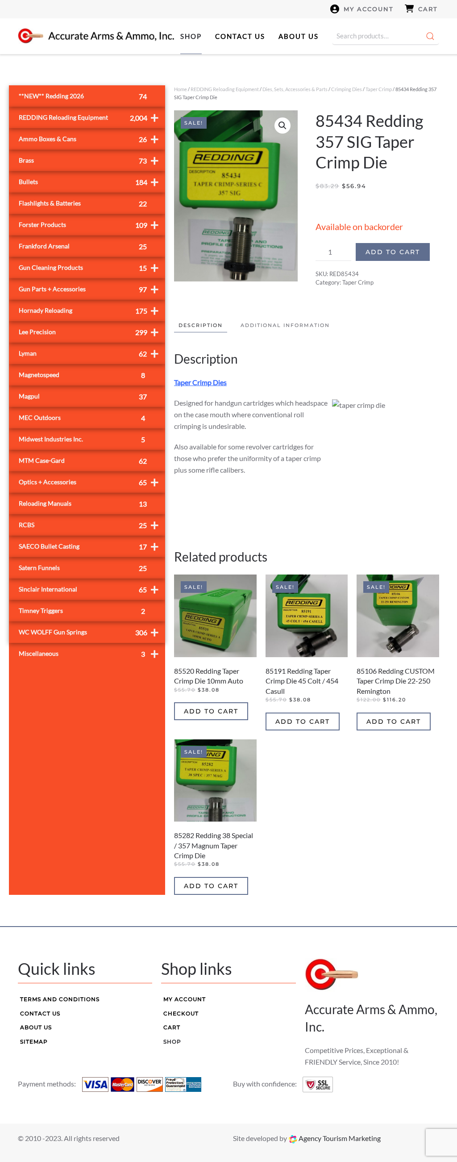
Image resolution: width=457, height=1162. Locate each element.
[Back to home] (96, 36)
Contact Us (240, 36)
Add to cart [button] (211, 711)
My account (369, 9)
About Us (298, 36)
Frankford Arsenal (83, 246)
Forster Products (89, 224)
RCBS (89, 524)
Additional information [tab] (285, 325)
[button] (282, 125)
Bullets (89, 181)
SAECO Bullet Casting (89, 546)
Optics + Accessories (89, 482)
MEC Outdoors (82, 418)
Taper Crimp (379, 89)
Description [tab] (201, 325)
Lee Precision (89, 331)
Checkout (181, 1013)
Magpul (83, 396)
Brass (89, 160)
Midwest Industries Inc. (82, 439)
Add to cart (393, 252)
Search (430, 36)
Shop (191, 36)
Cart (428, 9)
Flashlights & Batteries (83, 203)
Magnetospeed (82, 375)
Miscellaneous (89, 653)
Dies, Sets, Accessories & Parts (295, 89)
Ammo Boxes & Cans (89, 138)
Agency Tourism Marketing (339, 1138)
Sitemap (34, 1041)
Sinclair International (89, 589)
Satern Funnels (83, 568)
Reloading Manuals (83, 503)
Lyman (89, 353)
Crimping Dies (346, 89)
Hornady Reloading (89, 310)
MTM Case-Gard (83, 461)
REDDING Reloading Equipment (225, 89)
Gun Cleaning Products (89, 267)
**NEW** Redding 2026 (83, 96)
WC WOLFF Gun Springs (89, 632)
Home (180, 89)
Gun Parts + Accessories (89, 289)
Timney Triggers (82, 611)
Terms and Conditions (60, 999)
